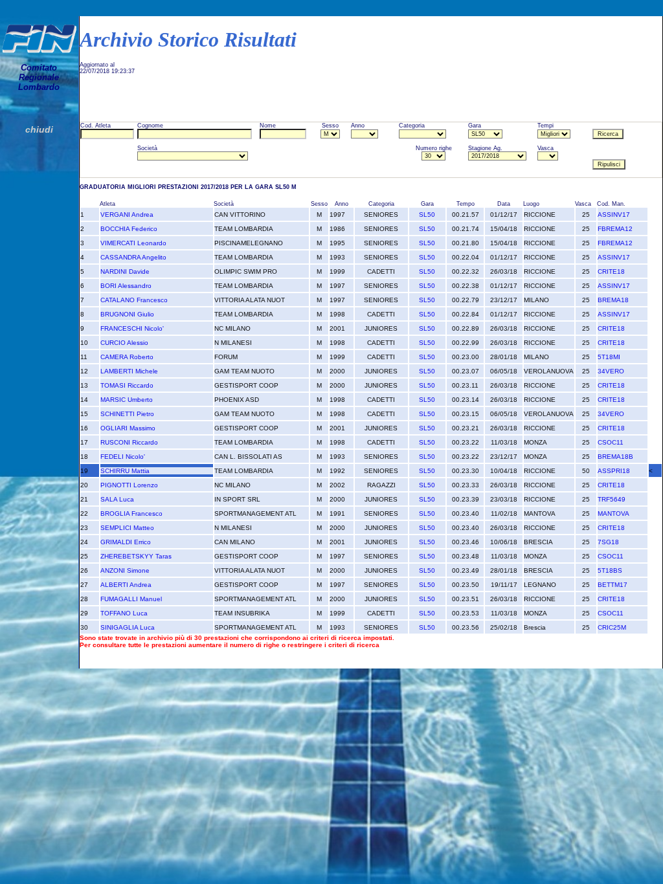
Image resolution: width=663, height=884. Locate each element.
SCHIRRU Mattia (125, 470)
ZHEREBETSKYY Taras (136, 556)
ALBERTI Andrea (126, 584)
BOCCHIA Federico (128, 228)
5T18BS (610, 570)
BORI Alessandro (126, 285)
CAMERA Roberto (126, 356)
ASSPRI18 (614, 470)
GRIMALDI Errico (125, 542)
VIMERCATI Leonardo (133, 243)
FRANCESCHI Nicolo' (132, 328)
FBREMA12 (615, 228)
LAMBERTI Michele (129, 371)
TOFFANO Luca (124, 613)
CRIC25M (612, 627)
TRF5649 (611, 499)
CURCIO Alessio (124, 342)
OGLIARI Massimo (127, 428)
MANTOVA (613, 513)
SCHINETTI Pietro (127, 413)
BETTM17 (612, 584)
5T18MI (609, 356)
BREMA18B (615, 456)
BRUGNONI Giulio (127, 314)
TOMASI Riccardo (126, 385)
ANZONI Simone (125, 570)
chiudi (39, 129)
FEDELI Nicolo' (122, 456)
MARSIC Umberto (126, 399)
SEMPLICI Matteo (127, 527)
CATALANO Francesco (134, 300)
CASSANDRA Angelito (133, 257)
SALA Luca (117, 499)
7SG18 (608, 542)
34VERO (611, 371)
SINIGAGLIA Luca (127, 627)
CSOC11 (611, 442)
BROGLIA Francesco (131, 513)
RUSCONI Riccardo (129, 442)
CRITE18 (611, 271)
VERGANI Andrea (126, 214)
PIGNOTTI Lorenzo (129, 485)
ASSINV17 (614, 214)
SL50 (427, 214)
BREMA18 (613, 300)
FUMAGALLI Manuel (131, 598)
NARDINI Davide (125, 271)
